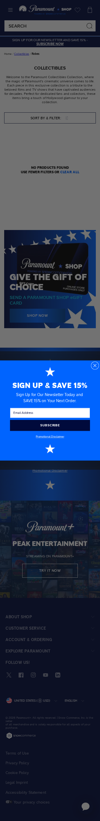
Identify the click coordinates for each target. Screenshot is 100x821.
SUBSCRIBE (50, 425)
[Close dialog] (94, 365)
